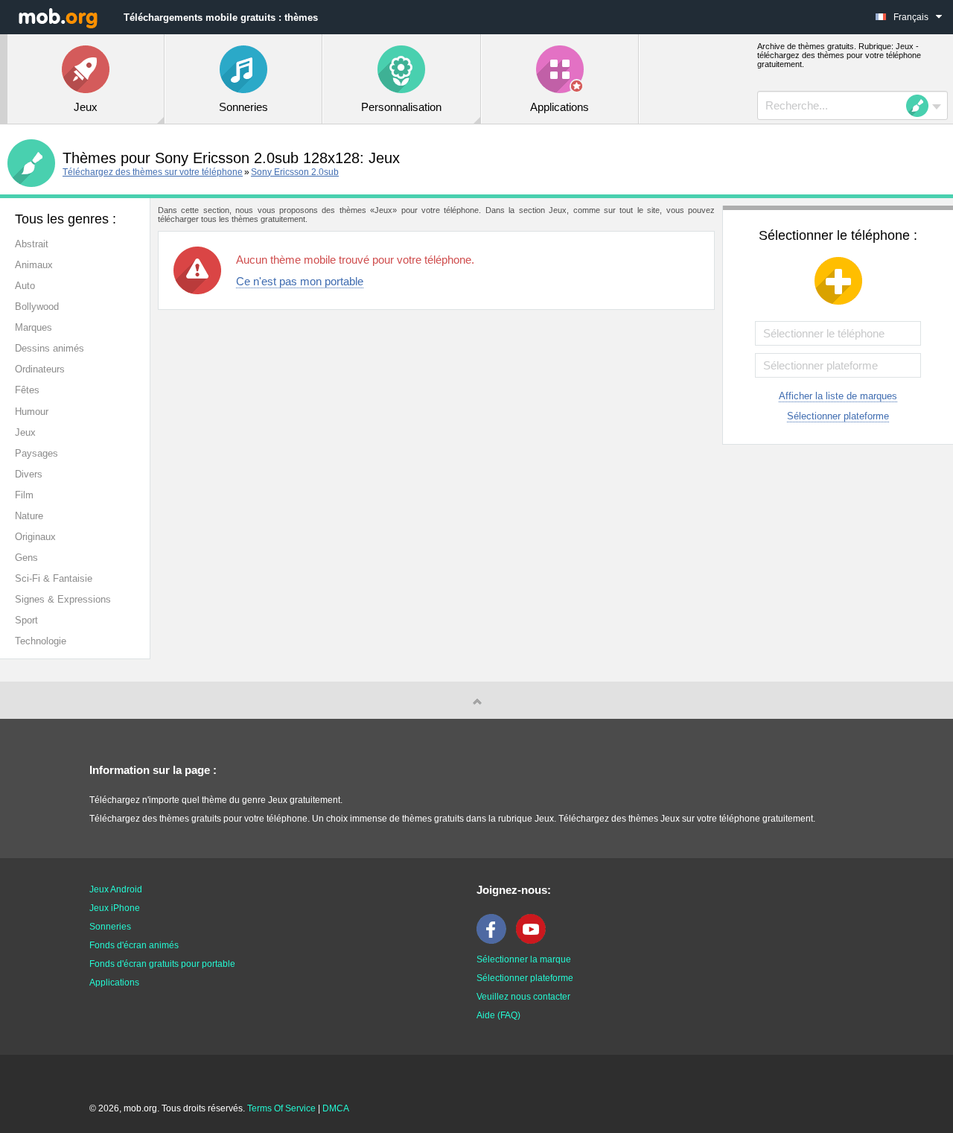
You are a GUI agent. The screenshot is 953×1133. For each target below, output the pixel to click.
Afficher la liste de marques (838, 396)
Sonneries (110, 926)
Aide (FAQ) (498, 1015)
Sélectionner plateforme (838, 416)
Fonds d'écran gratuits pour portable (162, 964)
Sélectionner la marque (523, 959)
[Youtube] (534, 941)
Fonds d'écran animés (134, 945)
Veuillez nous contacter (523, 996)
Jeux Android (115, 889)
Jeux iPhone (114, 908)
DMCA (335, 1108)
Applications (114, 982)
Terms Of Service (281, 1108)
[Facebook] (495, 941)
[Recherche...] (921, 106)
